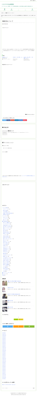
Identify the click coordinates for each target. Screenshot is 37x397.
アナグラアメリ (5, 252)
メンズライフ (5, 234)
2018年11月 (4, 359)
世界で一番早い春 (5, 242)
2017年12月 (4, 374)
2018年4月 (4, 369)
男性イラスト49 (10, 307)
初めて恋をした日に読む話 (7, 226)
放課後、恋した (5, 256)
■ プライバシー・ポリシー (30, 114)
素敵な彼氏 (4, 253)
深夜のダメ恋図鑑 (5, 264)
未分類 (3, 275)
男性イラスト (5, 219)
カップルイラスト (5, 218)
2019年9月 (4, 351)
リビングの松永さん (6, 265)
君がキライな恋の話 (6, 261)
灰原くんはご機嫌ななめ (6, 222)
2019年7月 (4, 354)
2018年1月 (4, 373)
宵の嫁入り (4, 245)
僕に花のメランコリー (6, 241)
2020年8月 (4, 338)
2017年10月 (4, 377)
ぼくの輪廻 (4, 267)
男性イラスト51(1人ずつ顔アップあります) (14, 281)
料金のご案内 (5, 210)
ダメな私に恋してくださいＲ (7, 257)
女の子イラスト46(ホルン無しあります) (14, 294)
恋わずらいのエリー (6, 229)
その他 (4, 271)
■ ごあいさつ (4, 273)
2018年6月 (4, 366)
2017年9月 (4, 378)
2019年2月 (4, 355)
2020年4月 (4, 342)
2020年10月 (4, 335)
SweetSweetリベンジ (6, 249)
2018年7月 (4, 365)
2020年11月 (4, 334)
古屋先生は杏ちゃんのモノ (7, 225)
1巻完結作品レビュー (6, 248)
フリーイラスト (4, 215)
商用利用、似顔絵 (5, 214)
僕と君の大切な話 (5, 268)
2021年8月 (4, 332)
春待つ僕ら (4, 230)
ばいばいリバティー (6, 246)
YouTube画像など (5, 211)
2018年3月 (4, 370)
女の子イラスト (5, 217)
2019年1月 (4, 357)
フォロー (21, 319)
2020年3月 (4, 343)
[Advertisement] (18, 39)
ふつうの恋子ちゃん (6, 269)
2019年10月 (4, 350)
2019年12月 (4, 347)
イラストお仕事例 (5, 207)
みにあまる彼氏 (5, 244)
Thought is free (24, 394)
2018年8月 (4, 363)
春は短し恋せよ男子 (6, 237)
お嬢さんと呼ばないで (6, 260)
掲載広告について (5, 57)
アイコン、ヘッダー (6, 209)
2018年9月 (4, 362)
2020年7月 (4, 339)
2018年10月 (4, 361)
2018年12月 (4, 358)
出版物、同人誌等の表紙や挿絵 (7, 213)
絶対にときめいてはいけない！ (7, 238)
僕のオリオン (5, 240)
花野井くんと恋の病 (6, 233)
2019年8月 (4, 353)
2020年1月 (4, 346)
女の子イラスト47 (10, 287)
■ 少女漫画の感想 (5, 221)
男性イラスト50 (10, 300)
